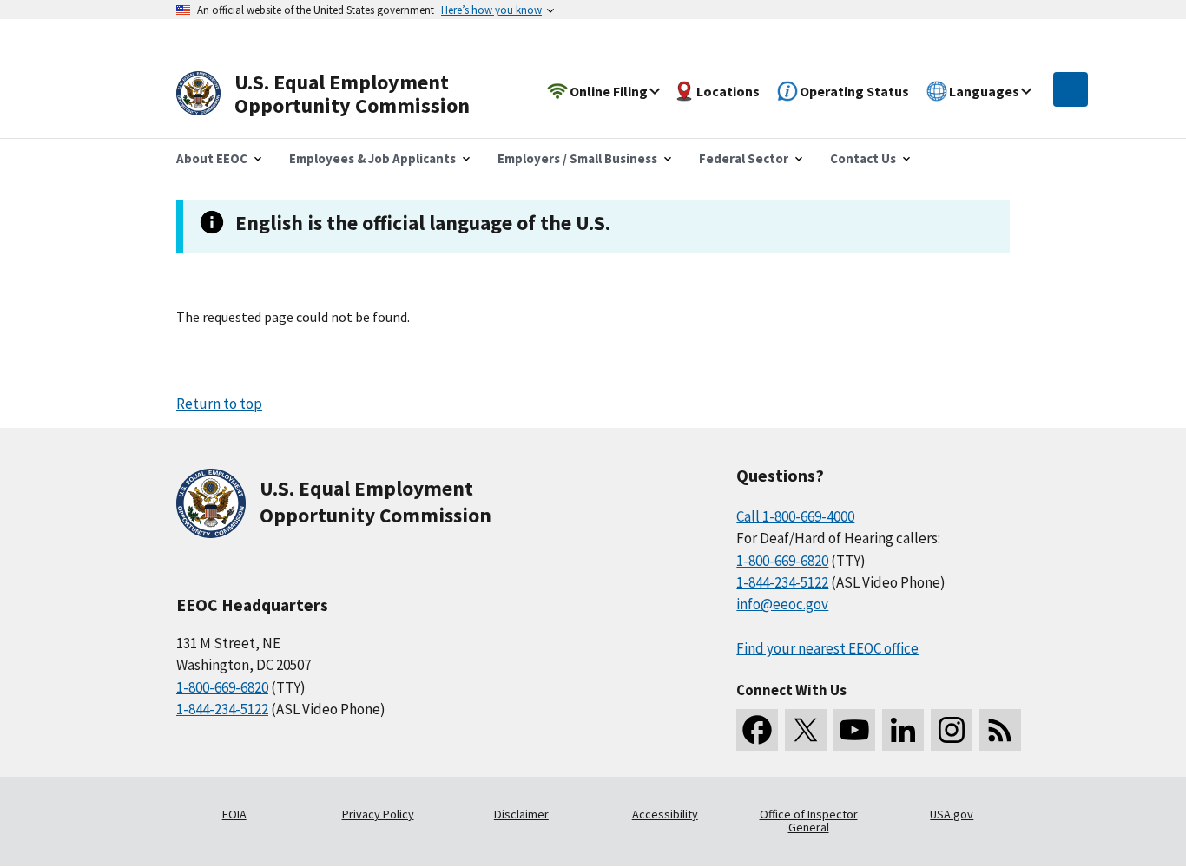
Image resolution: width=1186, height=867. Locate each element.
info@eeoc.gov (782, 604)
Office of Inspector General (809, 821)
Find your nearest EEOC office (827, 648)
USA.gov (951, 814)
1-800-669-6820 (222, 687)
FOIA (234, 814)
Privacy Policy (378, 814)
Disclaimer (521, 814)
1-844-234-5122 (222, 709)
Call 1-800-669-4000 (795, 516)
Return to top (219, 403)
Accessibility (665, 814)
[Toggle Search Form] (1070, 89)
